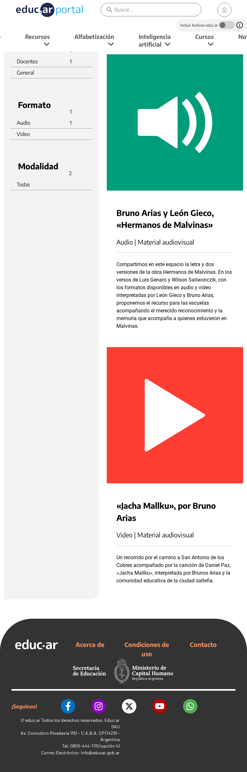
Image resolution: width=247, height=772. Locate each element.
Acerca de (90, 644)
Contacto (203, 644)
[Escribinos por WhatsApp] (190, 706)
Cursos (204, 36)
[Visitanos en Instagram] (99, 706)
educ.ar (32, 720)
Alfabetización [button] (94, 36)
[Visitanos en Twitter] (129, 706)
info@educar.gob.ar (100, 752)
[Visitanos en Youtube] (160, 706)
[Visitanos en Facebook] (68, 706)
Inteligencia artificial (155, 40)
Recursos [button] (37, 36)
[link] (224, 10)
